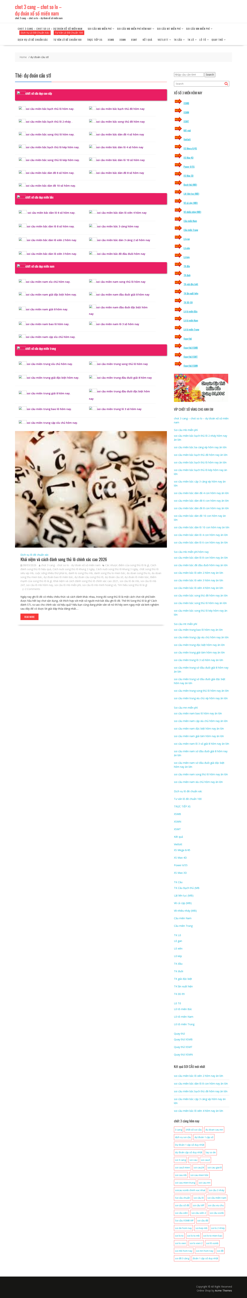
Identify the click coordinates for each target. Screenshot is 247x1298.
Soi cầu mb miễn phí (100, 28)
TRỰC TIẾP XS (94, 39)
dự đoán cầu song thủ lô (88, 577)
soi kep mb (201, 1228)
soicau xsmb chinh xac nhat (190, 1190)
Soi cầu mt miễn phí (169, 28)
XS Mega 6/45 (190, 148)
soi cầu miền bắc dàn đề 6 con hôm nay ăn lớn (201, 500)
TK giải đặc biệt (191, 284)
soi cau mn (204, 1182)
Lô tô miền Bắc (190, 311)
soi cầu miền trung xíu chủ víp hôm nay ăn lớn (201, 698)
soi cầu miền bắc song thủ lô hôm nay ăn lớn (200, 603)
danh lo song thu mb (81, 573)
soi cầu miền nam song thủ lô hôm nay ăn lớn (201, 774)
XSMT (134, 39)
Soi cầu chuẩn (182, 1197)
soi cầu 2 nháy (216, 1190)
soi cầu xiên (181, 1213)
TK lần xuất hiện (191, 293)
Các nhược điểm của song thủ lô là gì (127, 565)
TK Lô (191, 39)
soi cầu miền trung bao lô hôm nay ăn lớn (198, 629)
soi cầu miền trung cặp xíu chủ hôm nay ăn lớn (201, 637)
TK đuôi (187, 275)
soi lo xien (180, 1243)
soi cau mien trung (185, 1182)
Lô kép (187, 257)
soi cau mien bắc (199, 1175)
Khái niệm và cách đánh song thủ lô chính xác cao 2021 (85, 581)
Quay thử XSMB (191, 347)
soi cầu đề (202, 1220)
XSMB (111, 39)
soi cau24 (199, 1167)
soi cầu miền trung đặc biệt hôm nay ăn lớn (199, 645)
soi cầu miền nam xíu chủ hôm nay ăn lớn (198, 782)
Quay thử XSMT (191, 356)
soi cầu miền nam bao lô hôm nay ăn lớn (198, 713)
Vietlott (163, 39)
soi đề (220, 1250)
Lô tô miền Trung (191, 329)
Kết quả (147, 39)
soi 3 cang (180, 1160)
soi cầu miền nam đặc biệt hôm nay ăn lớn (199, 728)
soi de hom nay (183, 1228)
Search (210, 74)
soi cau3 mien (182, 1167)
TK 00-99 (188, 302)
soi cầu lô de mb (129, 581)
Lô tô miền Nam (191, 320)
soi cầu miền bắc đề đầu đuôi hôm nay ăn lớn (201, 565)
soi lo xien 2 (196, 1243)
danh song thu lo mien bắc (109, 573)
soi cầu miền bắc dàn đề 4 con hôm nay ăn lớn (201, 493)
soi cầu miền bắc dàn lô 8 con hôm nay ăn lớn (201, 557)
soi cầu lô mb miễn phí (67, 585)
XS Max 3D (188, 175)
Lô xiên (187, 248)
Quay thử (217, 39)
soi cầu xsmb (217, 1213)
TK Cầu (178, 39)
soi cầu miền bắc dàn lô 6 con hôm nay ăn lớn (201, 542)
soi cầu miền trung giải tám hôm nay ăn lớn (199, 652)
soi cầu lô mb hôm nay (39, 585)
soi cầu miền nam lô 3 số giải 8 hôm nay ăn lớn (201, 743)
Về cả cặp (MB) (191, 203)
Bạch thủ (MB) (190, 184)
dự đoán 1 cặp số (204, 1137)
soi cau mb (181, 1175)
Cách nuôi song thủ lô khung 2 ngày (74, 569)
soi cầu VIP (198, 1205)
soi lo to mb (193, 1235)
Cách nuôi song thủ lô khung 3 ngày (117, 569)
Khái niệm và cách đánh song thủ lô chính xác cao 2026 (63, 559)
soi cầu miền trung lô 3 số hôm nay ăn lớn (198, 660)
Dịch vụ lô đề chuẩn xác (33, 39)
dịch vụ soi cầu (183, 1137)
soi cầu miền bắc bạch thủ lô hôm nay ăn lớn (200, 462)
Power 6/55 (189, 166)
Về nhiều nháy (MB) (192, 212)
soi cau (193, 1160)
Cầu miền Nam (190, 221)
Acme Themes (223, 1290)
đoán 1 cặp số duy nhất (205, 1258)
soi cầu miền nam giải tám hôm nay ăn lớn (199, 736)
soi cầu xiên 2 (198, 1213)
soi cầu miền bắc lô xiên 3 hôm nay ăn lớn (198, 580)
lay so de (211, 1152)
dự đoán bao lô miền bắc (58, 577)
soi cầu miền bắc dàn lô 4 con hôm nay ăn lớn (201, 535)
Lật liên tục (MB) (191, 193)
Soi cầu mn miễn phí (198, 28)
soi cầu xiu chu (216, 1205)
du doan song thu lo (138, 573)
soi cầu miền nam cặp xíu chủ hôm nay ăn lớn (201, 721)
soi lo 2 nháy (218, 1228)
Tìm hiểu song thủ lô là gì (132, 585)
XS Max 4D (188, 157)
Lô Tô (202, 39)
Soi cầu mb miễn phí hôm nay (134, 28)
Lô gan (187, 239)
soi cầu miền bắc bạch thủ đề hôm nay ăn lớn (200, 455)
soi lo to (179, 1235)
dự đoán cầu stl (114, 577)
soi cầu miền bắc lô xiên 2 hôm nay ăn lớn (198, 572)
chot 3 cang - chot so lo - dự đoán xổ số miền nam (71, 565)
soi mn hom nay (204, 1250)
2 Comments (32, 589)
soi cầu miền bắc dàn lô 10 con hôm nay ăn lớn (201, 527)
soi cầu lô (199, 1197)
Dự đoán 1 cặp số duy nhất (189, 1144)
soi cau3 (205, 1160)
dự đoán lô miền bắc (137, 577)
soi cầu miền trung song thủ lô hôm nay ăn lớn (201, 690)
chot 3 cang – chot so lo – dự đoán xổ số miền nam (38, 10)
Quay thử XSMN (191, 365)
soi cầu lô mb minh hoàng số (99, 585)
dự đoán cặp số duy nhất (188, 1152)
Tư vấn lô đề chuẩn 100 (67, 39)
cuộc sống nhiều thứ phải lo (51, 573)
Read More (29, 617)
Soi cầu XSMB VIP (184, 1220)
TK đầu (187, 266)
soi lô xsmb (212, 1243)
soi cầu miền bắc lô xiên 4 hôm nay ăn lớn (198, 588)
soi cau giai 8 (215, 1167)
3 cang (178, 1129)
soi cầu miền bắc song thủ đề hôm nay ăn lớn (201, 595)
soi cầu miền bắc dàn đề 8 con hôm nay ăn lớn (201, 508)
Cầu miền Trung (191, 230)
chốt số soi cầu (194, 1129)
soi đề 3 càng (182, 1258)
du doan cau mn (214, 1129)
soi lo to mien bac (212, 1235)
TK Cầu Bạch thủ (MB (186, 888)
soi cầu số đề (182, 1205)
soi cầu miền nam (216, 1197)
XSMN (123, 39)
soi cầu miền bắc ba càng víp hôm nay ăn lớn (200, 447)
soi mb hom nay (183, 1250)
